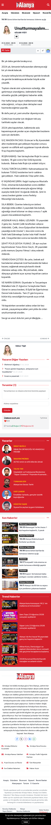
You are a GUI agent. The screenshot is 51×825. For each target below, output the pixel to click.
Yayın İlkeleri (7, 811)
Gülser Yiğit (20, 33)
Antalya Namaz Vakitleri (14, 754)
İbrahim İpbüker (21, 459)
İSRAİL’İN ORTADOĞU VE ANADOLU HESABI (29, 450)
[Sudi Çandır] (7, 494)
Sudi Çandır (19, 492)
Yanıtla (8, 426)
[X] (21, 739)
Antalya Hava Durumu (38, 746)
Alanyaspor (17, 784)
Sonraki (43, 338)
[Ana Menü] (3, 5)
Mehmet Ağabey (12, 365)
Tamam (25, 822)
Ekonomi (26, 13)
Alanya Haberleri (26, 535)
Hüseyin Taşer (20, 504)
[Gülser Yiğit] (7, 30)
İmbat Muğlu (20, 446)
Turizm (26, 784)
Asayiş (5, 13)
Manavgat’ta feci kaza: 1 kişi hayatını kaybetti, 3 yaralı (33, 528)
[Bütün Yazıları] (48, 360)
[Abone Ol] (48, 51)
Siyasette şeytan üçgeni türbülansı (29, 507)
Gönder (7, 410)
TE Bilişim (43, 812)
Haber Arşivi (34, 768)
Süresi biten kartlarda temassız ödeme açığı (24, 19)
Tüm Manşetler (35, 763)
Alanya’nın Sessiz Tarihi (23, 485)
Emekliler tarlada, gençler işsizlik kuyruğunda (28, 496)
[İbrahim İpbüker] (7, 460)
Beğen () (17, 426)
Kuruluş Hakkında (9, 809)
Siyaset (36, 13)
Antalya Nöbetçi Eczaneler (9, 747)
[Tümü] (48, 441)
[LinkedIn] (30, 739)
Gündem (15, 13)
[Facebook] (17, 739)
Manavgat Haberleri (28, 524)
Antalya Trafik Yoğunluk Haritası (37, 756)
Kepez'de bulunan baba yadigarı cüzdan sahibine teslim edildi (33, 576)
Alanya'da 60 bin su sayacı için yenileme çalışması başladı (33, 587)
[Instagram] (26, 739)
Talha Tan (18, 469)
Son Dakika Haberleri (12, 768)
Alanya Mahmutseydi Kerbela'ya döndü (31, 540)
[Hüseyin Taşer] (7, 506)
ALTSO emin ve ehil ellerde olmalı (28, 462)
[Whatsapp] (34, 739)
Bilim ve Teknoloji (27, 547)
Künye (22, 809)
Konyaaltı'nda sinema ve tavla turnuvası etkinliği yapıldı (33, 563)
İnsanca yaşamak (11, 376)
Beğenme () (28, 426)
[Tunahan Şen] (7, 483)
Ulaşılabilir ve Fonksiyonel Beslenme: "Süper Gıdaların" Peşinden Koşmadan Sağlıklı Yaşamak (30, 473)
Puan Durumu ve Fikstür (13, 763)
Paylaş (7, 50)
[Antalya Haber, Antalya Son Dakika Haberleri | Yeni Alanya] (25, 5)
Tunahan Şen (20, 481)
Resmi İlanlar (41, 780)
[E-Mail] (16, 37)
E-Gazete (34, 784)
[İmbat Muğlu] (7, 449)
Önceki (7, 338)
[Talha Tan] (7, 472)
